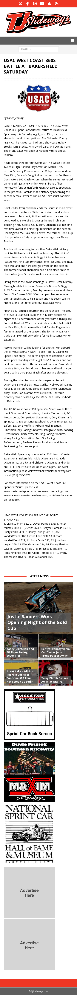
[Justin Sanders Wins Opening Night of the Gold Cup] (38, 608)
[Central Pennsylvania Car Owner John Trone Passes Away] (55, 647)
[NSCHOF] (29, 863)
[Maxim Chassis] (29, 800)
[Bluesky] (56, 3)
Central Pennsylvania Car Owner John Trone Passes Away (55, 652)
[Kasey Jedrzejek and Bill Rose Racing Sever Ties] (21, 647)
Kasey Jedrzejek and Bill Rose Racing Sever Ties (20, 652)
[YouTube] (42, 3)
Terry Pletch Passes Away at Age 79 (54, 679)
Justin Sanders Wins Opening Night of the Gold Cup (37, 622)
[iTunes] (49, 3)
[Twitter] (20, 3)
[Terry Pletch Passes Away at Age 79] (55, 673)
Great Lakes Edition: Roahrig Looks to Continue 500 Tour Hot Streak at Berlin (20, 676)
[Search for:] (39, 48)
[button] (72, 40)
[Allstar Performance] (29, 738)
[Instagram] (35, 3)
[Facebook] (27, 3)
